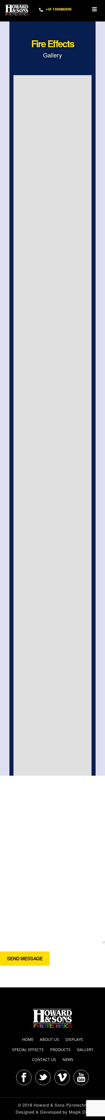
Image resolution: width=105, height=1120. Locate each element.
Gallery (85, 1049)
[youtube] (81, 1077)
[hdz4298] (52, 425)
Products (60, 1049)
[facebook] (24, 1077)
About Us (49, 1039)
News (67, 1059)
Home (27, 1039)
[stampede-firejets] (52, 581)
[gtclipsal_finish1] (52, 347)
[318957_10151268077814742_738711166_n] (52, 114)
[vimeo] (62, 1077)
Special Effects (28, 1049)
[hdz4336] (52, 737)
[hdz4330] (52, 270)
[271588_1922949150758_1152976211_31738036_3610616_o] (52, 659)
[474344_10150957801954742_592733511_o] (52, 503)
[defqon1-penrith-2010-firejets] (52, 192)
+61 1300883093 (58, 9)
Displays (74, 1039)
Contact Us (44, 1059)
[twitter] (43, 1077)
